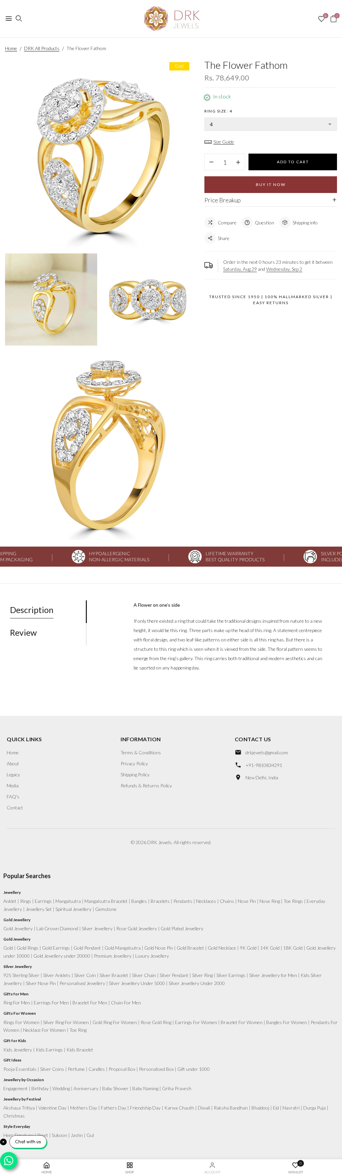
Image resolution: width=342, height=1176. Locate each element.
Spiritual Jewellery (73, 909)
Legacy (13, 774)
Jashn (77, 1135)
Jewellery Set (39, 909)
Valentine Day (52, 1108)
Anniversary (86, 1088)
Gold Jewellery (18, 928)
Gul (90, 1135)
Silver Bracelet (114, 975)
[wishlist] (321, 19)
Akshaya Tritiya (19, 1108)
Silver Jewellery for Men (273, 975)
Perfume (76, 1069)
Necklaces (206, 901)
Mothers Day (83, 1108)
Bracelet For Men (89, 1002)
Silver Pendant (174, 975)
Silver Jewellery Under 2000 (197, 983)
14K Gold (270, 948)
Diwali (204, 1108)
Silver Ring (202, 975)
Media (13, 785)
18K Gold (293, 948)
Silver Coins (52, 1069)
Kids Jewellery (17, 1049)
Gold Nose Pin (158, 948)
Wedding (61, 1088)
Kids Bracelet (79, 1049)
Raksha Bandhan (231, 1108)
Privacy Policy (134, 763)
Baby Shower (115, 1088)
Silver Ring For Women (66, 1022)
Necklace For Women (44, 1030)
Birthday (40, 1088)
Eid (276, 1108)
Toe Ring (78, 1030)
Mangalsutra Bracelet (106, 901)
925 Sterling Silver (21, 975)
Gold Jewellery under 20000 (61, 956)
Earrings (43, 901)
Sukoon (59, 1135)
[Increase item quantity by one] (238, 162)
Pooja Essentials (19, 1069)
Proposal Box (122, 1069)
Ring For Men (16, 1002)
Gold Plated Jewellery (182, 928)
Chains (227, 901)
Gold (8, 948)
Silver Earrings (230, 975)
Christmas (14, 1116)
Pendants (182, 901)
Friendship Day (145, 1108)
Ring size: (218, 111)
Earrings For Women (196, 1022)
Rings (25, 901)
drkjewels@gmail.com (266, 752)
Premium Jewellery (113, 956)
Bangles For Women (286, 1022)
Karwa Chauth (179, 1108)
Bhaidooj (260, 1108)
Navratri (291, 1108)
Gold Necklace (222, 948)
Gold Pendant (87, 948)
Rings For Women (21, 1022)
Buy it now (271, 184)
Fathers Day (113, 1108)
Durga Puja (314, 1108)
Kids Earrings (49, 1049)
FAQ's (13, 796)
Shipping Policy (135, 774)
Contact (15, 807)
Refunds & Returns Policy (146, 785)
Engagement (15, 1088)
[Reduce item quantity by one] (211, 162)
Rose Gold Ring (156, 1022)
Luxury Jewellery (152, 956)
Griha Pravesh (176, 1088)
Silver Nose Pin (41, 983)
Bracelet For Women (242, 1022)
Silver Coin (85, 975)
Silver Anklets (56, 975)
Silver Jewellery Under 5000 (137, 983)
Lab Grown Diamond (57, 928)
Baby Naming (145, 1088)
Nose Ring (270, 901)
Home (13, 752)
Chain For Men (126, 1002)
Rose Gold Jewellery (136, 928)
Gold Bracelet (190, 948)
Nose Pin (247, 901)
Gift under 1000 (193, 1069)
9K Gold (248, 948)
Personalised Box (156, 1069)
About (13, 763)
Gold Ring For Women (115, 1022)
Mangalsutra (68, 901)
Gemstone (106, 909)
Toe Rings (293, 901)
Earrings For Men (51, 1002)
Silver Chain (144, 975)
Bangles (139, 901)
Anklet (9, 901)
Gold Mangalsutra (123, 948)
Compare (227, 222)
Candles (97, 1069)
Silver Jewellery (97, 928)
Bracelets (160, 901)
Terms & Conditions (141, 752)
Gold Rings (27, 948)
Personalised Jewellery (82, 983)
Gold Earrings (56, 948)
